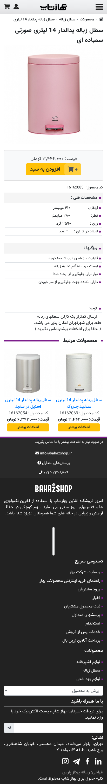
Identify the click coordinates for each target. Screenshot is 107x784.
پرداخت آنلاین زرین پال (81, 640)
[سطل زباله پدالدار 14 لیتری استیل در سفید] (28, 373)
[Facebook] (87, 760)
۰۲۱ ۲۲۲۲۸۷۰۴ (56, 473)
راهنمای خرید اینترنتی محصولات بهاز (69, 581)
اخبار (96, 598)
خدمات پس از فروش (83, 632)
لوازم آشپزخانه (88, 662)
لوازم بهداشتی (88, 679)
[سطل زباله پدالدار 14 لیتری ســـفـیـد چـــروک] (79, 373)
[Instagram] (65, 760)
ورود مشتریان (89, 589)
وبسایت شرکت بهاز (84, 572)
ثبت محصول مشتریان (82, 606)
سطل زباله (67, 19)
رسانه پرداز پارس (76, 772)
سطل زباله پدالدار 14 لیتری (34, 19)
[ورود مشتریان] (16, 7)
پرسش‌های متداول (56, 463)
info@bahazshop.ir (56, 453)
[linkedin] (98, 760)
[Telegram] (76, 760)
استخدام (92, 623)
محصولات (87, 19)
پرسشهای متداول (86, 615)
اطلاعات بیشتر (79, 427)
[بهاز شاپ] (53, 7)
